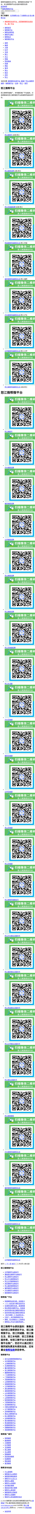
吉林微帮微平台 (10, 1411)
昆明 (6, 43)
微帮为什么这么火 (11, 1479)
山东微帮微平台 (10, 1393)
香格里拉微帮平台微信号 (13, 1274)
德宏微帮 (8, 1461)
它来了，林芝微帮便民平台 (14, 1317)
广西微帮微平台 (10, 1377)
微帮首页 (8, 28)
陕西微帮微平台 (10, 1400)
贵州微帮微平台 (10, 1420)
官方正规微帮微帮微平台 (13, 1359)
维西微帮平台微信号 (12, 1293)
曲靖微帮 (8, 1440)
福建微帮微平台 (10, 1372)
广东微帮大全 (24, 15)
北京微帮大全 (14, 15)
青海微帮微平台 (10, 1423)
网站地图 (28, 1507)
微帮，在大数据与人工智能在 (15, 1319)
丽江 (6, 54)
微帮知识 (8, 37)
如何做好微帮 (9, 1485)
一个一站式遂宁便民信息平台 (15, 1303)
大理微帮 (8, 1443)
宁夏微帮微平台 (10, 1402)
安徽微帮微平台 (10, 1384)
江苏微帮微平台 (10, 1386)
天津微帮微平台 (10, 1366)
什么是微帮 (8, 1472)
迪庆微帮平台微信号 (12, 1283)
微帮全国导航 (9, 32)
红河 (6, 50)
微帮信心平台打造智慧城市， (15, 1322)
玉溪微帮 (8, 1447)
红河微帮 (8, 1445)
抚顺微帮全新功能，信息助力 (15, 1301)
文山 (6, 57)
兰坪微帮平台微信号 (12, 1272)
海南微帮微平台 (10, 1430)
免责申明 (4, 6)
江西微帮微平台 (10, 1382)
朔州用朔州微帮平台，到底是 (15, 1308)
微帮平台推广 (9, 34)
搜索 (3, 13)
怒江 (6, 77)
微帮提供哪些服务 (11, 1476)
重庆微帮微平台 (10, 1368)
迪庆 (6, 75)
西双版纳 (8, 61)
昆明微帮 (8, 1438)
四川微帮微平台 (10, 1416)
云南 (16, 83)
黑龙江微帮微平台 (11, 1414)
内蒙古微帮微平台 (11, 1407)
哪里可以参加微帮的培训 (13, 1497)
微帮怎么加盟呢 (10, 1495)
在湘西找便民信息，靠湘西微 (15, 1306)
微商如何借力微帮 (11, 1488)
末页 (13, 1264)
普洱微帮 (8, 1463)
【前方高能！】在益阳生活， (15, 1315)
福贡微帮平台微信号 (12, 1288)
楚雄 (6, 59)
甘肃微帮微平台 (10, 1404)
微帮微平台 (8, 30)
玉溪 (6, 52)
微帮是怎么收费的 (11, 1474)
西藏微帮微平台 (10, 1427)
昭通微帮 (8, 1459)
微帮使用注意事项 (11, 1492)
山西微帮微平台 (10, 1398)
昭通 (6, 63)
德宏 (6, 66)
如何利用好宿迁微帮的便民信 (15, 1310)
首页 (26, 83)
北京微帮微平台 (10, 1361)
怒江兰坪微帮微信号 (12, 1281)
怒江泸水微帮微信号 (12, 1279)
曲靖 (6, 45)
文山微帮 (8, 1452)
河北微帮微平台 (10, 1395)
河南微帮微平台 (10, 1379)
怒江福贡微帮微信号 (12, 1286)
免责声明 (8, 1511)
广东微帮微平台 (10, 1375)
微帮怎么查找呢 (10, 1490)
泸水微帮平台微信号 (12, 1290)
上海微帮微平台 (10, 1363)
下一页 (9, 1264)
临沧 (6, 73)
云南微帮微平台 (10, 1418)
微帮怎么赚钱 (9, 1481)
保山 (6, 70)
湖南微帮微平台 (10, 1391)
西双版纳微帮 (9, 1456)
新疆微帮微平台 (10, 1425)
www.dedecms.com (7, 1505)
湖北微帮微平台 (10, 1388)
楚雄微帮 (8, 1454)
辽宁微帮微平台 (10, 1409)
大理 (6, 47)
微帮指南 (10, 1350)
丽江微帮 (8, 1450)
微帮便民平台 (9, 39)
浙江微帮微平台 (10, 1370)
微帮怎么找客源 (10, 1483)
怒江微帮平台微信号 (12, 1277)
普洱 (6, 68)
